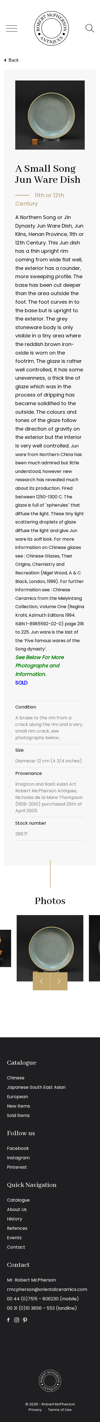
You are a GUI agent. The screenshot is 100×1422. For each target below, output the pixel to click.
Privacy (35, 1409)
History (14, 1219)
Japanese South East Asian (36, 1087)
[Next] (59, 981)
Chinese (15, 1078)
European (17, 1096)
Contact (16, 1247)
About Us (17, 1209)
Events (14, 1238)
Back (14, 60)
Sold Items (18, 1115)
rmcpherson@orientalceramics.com (47, 1289)
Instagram (18, 1158)
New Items (18, 1106)
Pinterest (17, 1167)
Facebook (18, 1148)
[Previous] (41, 981)
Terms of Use (60, 1409)
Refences (17, 1228)
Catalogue (18, 1200)
